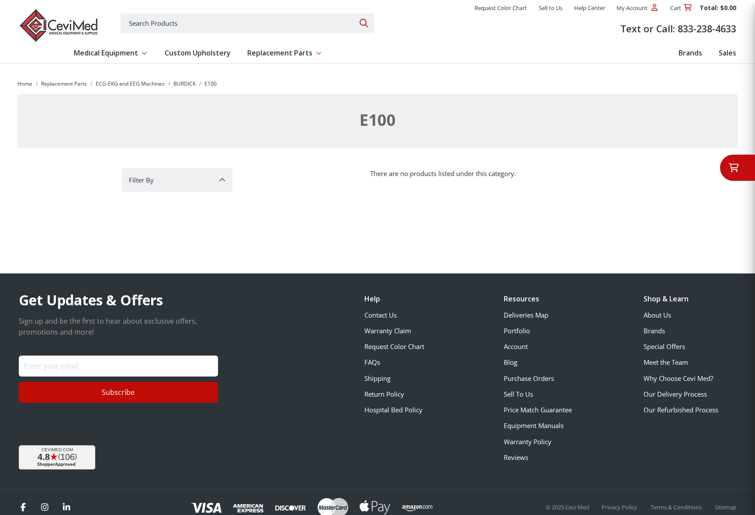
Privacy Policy (620, 507)
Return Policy (384, 394)
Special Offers (664, 346)
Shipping (377, 378)
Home (24, 83)
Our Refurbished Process (681, 409)
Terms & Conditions (677, 507)
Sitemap (725, 507)
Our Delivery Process (675, 394)
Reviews (516, 457)
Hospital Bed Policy (393, 409)
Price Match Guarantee (538, 409)
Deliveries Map (526, 315)
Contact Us (380, 315)
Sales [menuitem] (727, 53)
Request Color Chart (394, 346)
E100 (210, 83)
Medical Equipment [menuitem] (106, 53)
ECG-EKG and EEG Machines (130, 83)
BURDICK (184, 83)
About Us (657, 315)
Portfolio (517, 330)
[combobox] (247, 23)
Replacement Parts (64, 83)
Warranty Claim (387, 330)
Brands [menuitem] (690, 53)
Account (516, 346)
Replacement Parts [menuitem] (279, 53)
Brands (654, 330)
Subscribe (118, 392)
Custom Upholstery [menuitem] (198, 53)
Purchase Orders (529, 378)
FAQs (372, 362)
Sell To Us (518, 394)
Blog (510, 362)
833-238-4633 (707, 28)
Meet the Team (666, 362)
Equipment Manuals (534, 425)
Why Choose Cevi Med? (678, 378)
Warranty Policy (527, 441)
